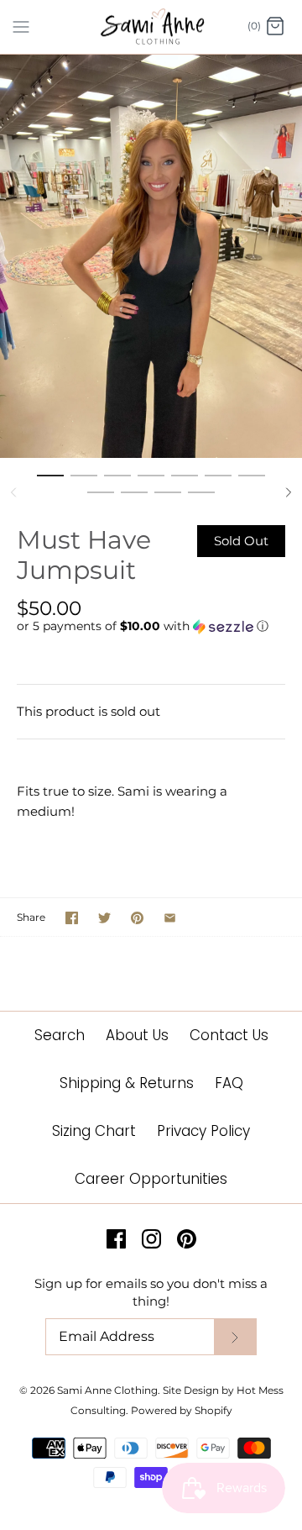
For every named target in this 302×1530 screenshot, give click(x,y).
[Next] (288, 492)
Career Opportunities (151, 1179)
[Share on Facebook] (71, 918)
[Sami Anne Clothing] (151, 26)
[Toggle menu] (21, 26)
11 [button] (201, 500)
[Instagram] (151, 1239)
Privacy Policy (203, 1131)
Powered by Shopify (181, 1410)
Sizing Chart (94, 1131)
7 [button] (251, 483)
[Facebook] (116, 1239)
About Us (137, 1035)
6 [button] (218, 483)
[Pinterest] (186, 1239)
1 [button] (50, 483)
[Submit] (235, 1337)
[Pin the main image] (137, 918)
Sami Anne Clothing (107, 1390)
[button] (151, 626)
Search (59, 1035)
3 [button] (117, 483)
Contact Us (229, 1035)
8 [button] (100, 500)
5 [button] (184, 483)
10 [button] (167, 500)
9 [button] (134, 500)
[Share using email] (170, 918)
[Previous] (13, 492)
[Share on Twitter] (104, 918)
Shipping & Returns (127, 1083)
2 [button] (84, 483)
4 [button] (151, 483)
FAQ (229, 1083)
